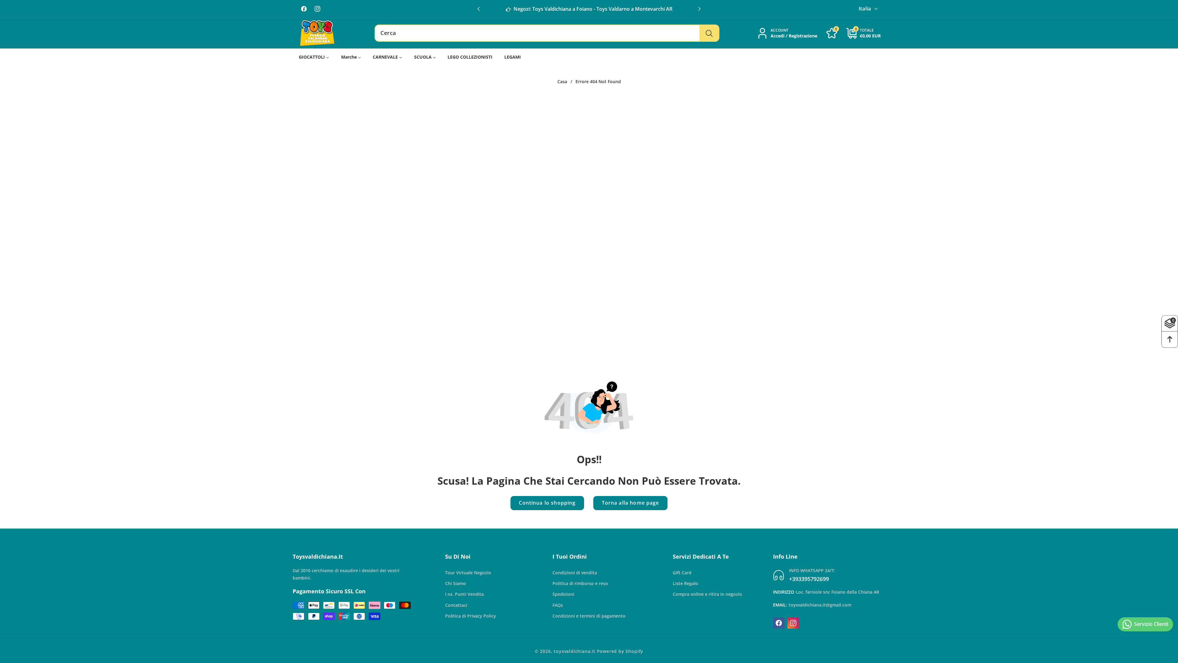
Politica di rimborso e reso (580, 583)
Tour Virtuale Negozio (468, 573)
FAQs (557, 605)
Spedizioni (563, 594)
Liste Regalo (685, 583)
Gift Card (682, 573)
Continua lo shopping (547, 502)
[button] (699, 9)
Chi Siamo (455, 583)
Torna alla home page (630, 502)
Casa (562, 81)
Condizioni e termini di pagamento (589, 616)
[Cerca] (709, 33)
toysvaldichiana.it (574, 651)
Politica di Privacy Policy (470, 616)
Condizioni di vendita (574, 573)
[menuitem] (314, 56)
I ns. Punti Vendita (464, 594)
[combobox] (547, 33)
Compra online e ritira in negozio (707, 594)
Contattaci (456, 605)
